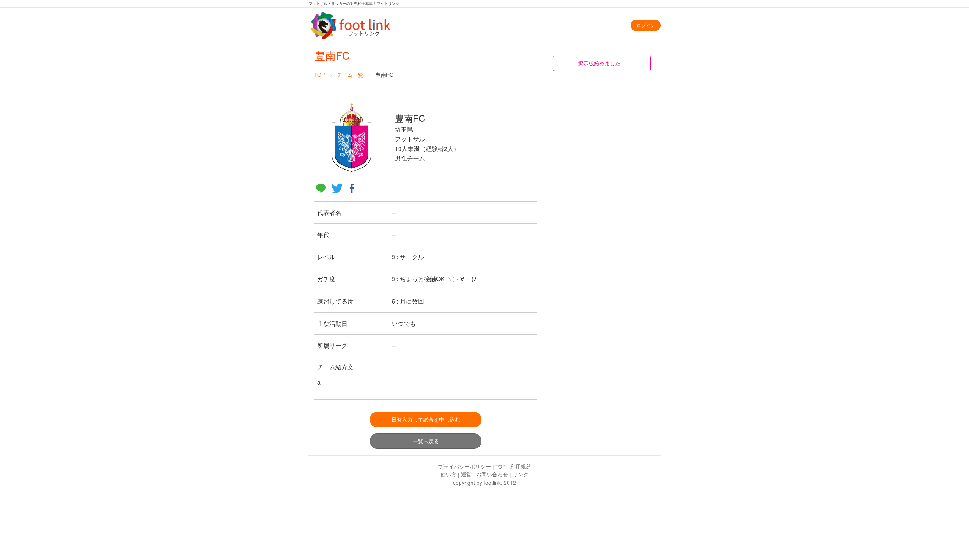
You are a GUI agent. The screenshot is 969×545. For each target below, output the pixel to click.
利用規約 (520, 466)
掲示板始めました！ (602, 63)
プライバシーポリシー (464, 466)
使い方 (448, 474)
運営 (466, 474)
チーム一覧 (350, 74)
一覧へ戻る (426, 441)
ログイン (646, 25)
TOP (319, 74)
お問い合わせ (492, 474)
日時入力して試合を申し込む (425, 419)
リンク (520, 474)
